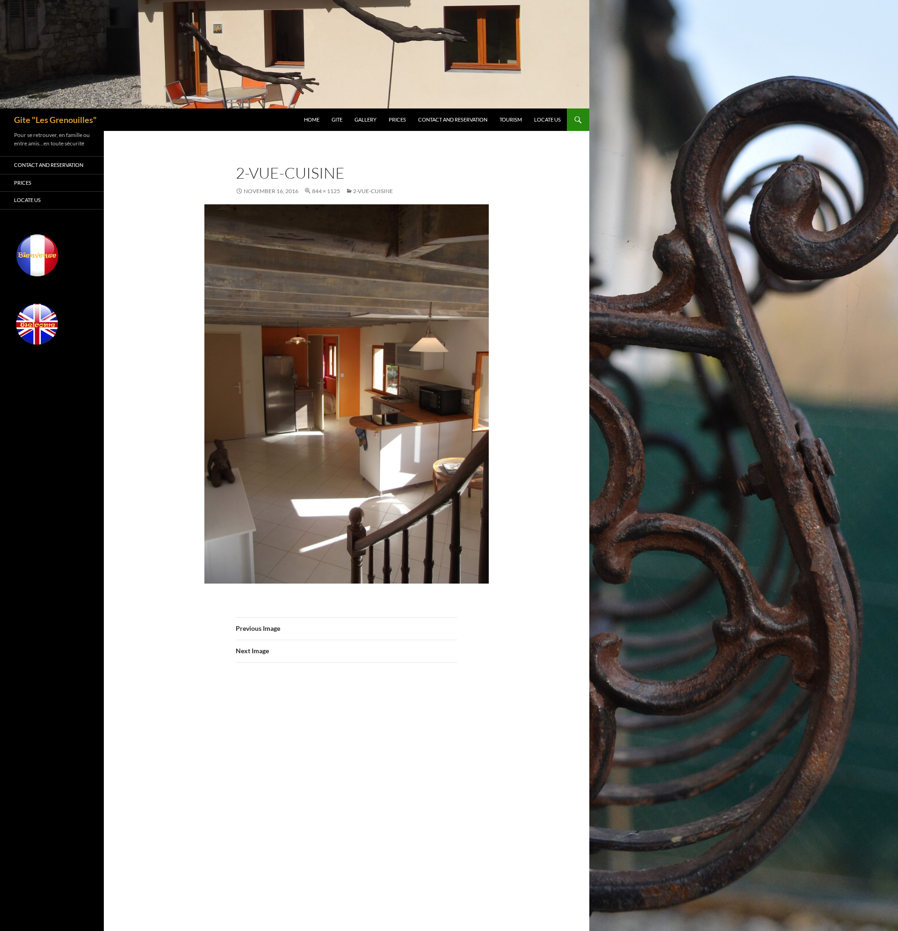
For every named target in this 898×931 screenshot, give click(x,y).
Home (311, 119)
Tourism (511, 119)
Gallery (366, 119)
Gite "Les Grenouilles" (55, 120)
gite (337, 119)
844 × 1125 (326, 191)
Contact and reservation (452, 119)
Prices (397, 119)
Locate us (547, 119)
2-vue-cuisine (373, 191)
